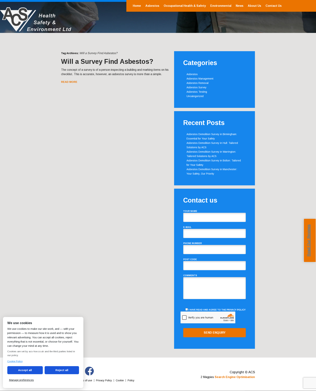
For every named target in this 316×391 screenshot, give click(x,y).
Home (137, 5)
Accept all (25, 370)
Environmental (220, 5)
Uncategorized (195, 96)
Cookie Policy (15, 361)
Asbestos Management (200, 78)
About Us (254, 5)
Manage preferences (21, 379)
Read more (69, 81)
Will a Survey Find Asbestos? (107, 61)
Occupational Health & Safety (185, 5)
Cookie (120, 380)
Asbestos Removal (197, 83)
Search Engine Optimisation (235, 377)
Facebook (89, 371)
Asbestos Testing (197, 91)
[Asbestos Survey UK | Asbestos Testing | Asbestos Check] (35, 30)
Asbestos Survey (196, 87)
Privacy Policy (236, 310)
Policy (131, 380)
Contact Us (274, 5)
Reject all (61, 370)
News (239, 5)
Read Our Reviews (308, 240)
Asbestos (152, 5)
